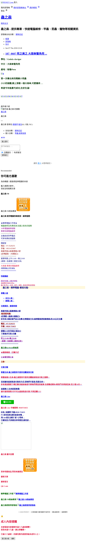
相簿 (7, 39)
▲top (3, 137)
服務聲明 (64, 512)
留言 (20, 124)
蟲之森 (6, 17)
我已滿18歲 (5, 538)
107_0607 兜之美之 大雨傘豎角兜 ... (26, 53)
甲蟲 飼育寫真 (20, 133)
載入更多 (5, 141)
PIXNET (26, 512)
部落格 (8, 41)
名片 (7, 44)
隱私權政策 (55, 512)
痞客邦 (15, 124)
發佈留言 (5, 155)
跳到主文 (4, 23)
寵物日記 (19, 34)
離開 (12, 538)
